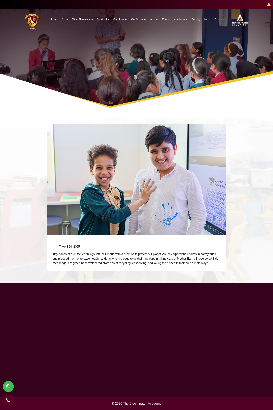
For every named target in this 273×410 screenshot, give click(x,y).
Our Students (138, 19)
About (65, 19)
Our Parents (120, 19)
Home (54, 19)
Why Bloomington (82, 19)
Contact (219, 19)
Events (166, 19)
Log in (207, 19)
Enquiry (195, 19)
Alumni (154, 19)
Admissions (181, 19)
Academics (103, 19)
